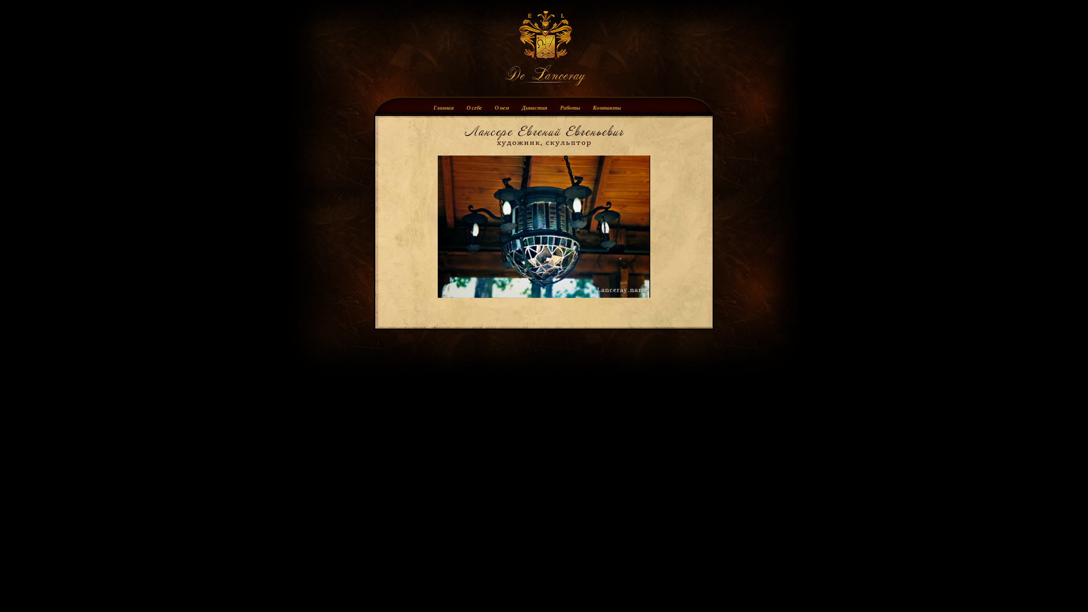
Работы (570, 106)
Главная (444, 106)
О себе (474, 106)
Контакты (607, 106)
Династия (534, 106)
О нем (502, 106)
